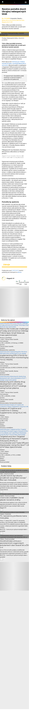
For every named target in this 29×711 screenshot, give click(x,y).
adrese (19, 272)
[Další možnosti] (1, 491)
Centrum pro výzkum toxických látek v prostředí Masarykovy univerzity (14, 63)
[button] (17, 282)
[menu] (25, 2)
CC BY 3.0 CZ (15, 270)
